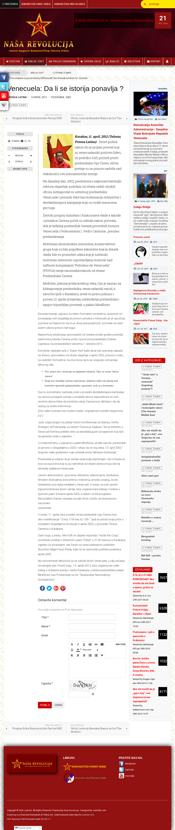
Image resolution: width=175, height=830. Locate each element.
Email (44, 635)
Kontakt (156, 61)
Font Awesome (14, 819)
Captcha (47, 683)
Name (45, 626)
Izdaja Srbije (141, 207)
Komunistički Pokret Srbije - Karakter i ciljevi (142, 609)
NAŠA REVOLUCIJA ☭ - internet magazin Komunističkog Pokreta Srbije (112, 20)
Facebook (130, 764)
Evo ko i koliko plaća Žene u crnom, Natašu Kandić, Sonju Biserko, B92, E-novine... (144, 666)
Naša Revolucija (71, 810)
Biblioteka (134, 61)
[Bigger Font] (31, 155)
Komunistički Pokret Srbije (36, 4)
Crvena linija (92, 61)
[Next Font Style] (31, 161)
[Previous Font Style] (9, 161)
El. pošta (29, 141)
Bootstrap (11, 815)
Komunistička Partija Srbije (69, 4)
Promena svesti (141, 237)
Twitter (129, 770)
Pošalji (45, 705)
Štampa (15, 141)
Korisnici (167, 61)
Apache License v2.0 (84, 815)
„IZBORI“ (138, 263)
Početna (14, 61)
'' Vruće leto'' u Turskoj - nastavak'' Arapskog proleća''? (149, 381)
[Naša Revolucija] (38, 32)
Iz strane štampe (62, 73)
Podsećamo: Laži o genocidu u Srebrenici (143, 636)
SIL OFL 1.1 (46, 819)
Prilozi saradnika (64, 61)
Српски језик (24, 828)
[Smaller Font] (9, 155)
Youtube (129, 776)
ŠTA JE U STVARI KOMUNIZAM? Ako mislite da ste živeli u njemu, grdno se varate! (143, 583)
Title (45, 617)
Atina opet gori (150, 475)
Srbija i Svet (36, 61)
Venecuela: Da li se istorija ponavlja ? (65, 88)
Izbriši (58, 705)
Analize (114, 61)
